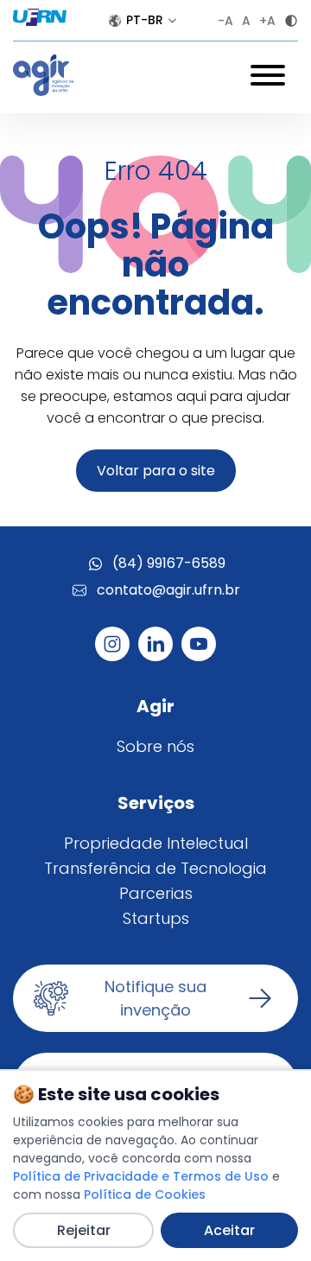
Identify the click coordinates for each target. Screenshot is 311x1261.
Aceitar (229, 1230)
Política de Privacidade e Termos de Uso (141, 1176)
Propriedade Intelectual (156, 843)
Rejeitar (84, 1230)
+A (267, 20)
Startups (156, 918)
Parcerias (156, 893)
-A (225, 20)
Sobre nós (155, 746)
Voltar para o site (156, 471)
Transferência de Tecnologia (155, 868)
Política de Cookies (145, 1194)
